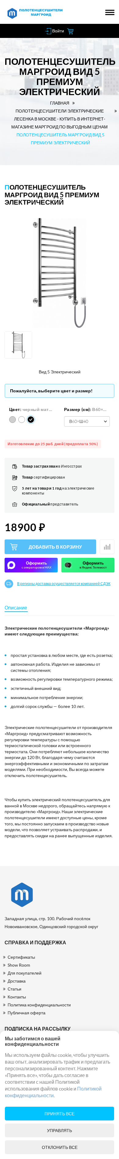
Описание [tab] (16, 607)
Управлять (59, 1130)
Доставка (17, 980)
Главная (59, 103)
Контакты (17, 996)
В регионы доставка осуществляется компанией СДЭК (63, 584)
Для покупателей (24, 973)
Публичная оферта (26, 1012)
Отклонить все (60, 1147)
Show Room (19, 965)
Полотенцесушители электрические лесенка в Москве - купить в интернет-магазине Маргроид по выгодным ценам (59, 118)
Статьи (14, 988)
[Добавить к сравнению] (107, 546)
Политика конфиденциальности (39, 1004)
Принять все (59, 1113)
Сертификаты (21, 957)
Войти (57, 30)
